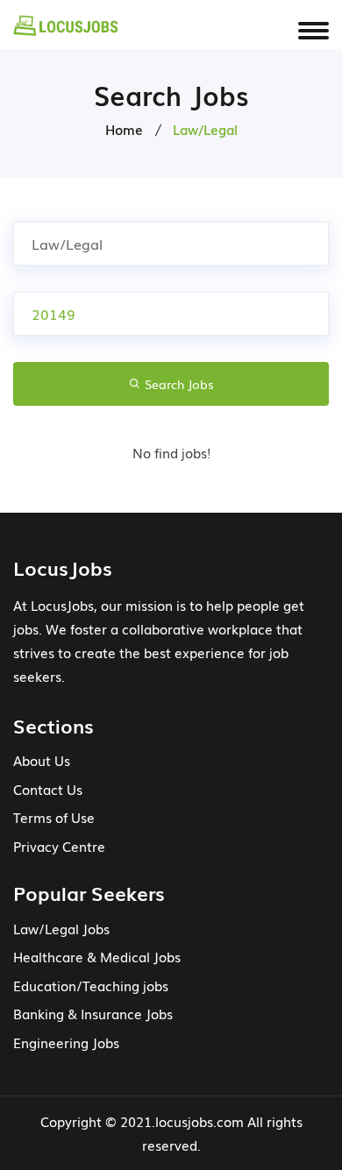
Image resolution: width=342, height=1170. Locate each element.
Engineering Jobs (66, 1042)
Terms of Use (54, 816)
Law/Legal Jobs (61, 928)
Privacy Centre (59, 845)
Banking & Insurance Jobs (93, 1013)
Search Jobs (177, 384)
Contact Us (47, 788)
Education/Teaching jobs (90, 985)
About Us (41, 759)
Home (124, 128)
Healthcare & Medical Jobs (97, 956)
